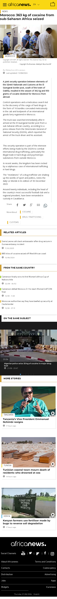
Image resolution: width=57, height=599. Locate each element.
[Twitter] (30, 554)
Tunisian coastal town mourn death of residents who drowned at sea (26, 471)
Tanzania (8, 415)
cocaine (26, 212)
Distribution (7, 575)
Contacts (5, 568)
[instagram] (52, 554)
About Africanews (9, 562)
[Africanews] (19, 5)
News (5, 11)
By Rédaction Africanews (14, 70)
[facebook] (45, 554)
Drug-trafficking (31, 217)
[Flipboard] (38, 554)
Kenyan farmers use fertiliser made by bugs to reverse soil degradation (26, 522)
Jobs (3, 581)
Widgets (5, 587)
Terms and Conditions (45, 562)
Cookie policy (49, 568)
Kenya (7, 516)
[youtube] (23, 554)
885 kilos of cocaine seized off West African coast (24, 254)
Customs (14, 222)
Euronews (51, 587)
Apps (53, 581)
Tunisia (7, 466)
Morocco (10, 56)
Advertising (50, 575)
